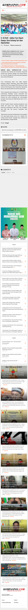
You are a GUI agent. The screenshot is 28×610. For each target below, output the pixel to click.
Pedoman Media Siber (6, 602)
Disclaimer (16, 602)
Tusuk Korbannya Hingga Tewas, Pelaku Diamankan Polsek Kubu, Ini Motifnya (13, 440)
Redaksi (15, 600)
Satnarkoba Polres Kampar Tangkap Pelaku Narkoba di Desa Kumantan (13, 160)
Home (2, 35)
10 (3, 568)
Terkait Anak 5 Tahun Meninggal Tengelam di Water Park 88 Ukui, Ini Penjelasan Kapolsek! (13, 572)
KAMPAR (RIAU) (7, 35)
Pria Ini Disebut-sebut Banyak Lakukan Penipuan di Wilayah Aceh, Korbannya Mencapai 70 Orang (13, 397)
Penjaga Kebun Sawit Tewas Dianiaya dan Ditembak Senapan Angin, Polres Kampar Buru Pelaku (13, 484)
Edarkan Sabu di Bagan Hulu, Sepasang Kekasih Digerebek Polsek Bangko (13, 462)
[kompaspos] (14, 7)
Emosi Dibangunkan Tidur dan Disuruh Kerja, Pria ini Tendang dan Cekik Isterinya (13, 528)
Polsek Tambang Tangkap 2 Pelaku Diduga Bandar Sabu (14, 60)
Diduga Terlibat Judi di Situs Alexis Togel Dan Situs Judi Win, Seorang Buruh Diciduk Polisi (13, 375)
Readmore (5, 384)
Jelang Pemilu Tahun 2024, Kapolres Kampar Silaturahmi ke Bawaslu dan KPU (13, 147)
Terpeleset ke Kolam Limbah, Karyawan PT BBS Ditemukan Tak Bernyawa (12, 506)
